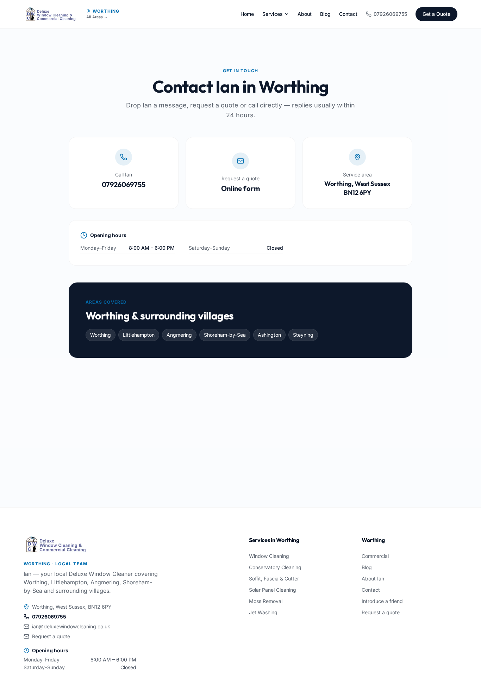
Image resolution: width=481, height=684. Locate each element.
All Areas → (97, 17)
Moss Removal (265, 601)
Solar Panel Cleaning (272, 590)
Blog (325, 14)
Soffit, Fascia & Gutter (274, 579)
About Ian (373, 579)
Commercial (375, 556)
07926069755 (390, 14)
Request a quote (51, 636)
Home (247, 14)
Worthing (106, 11)
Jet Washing (263, 612)
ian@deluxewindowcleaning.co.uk (71, 626)
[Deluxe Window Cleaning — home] (50, 14)
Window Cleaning (269, 556)
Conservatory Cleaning (275, 567)
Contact (348, 14)
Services (272, 14)
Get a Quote (436, 14)
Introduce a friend (382, 601)
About (305, 14)
